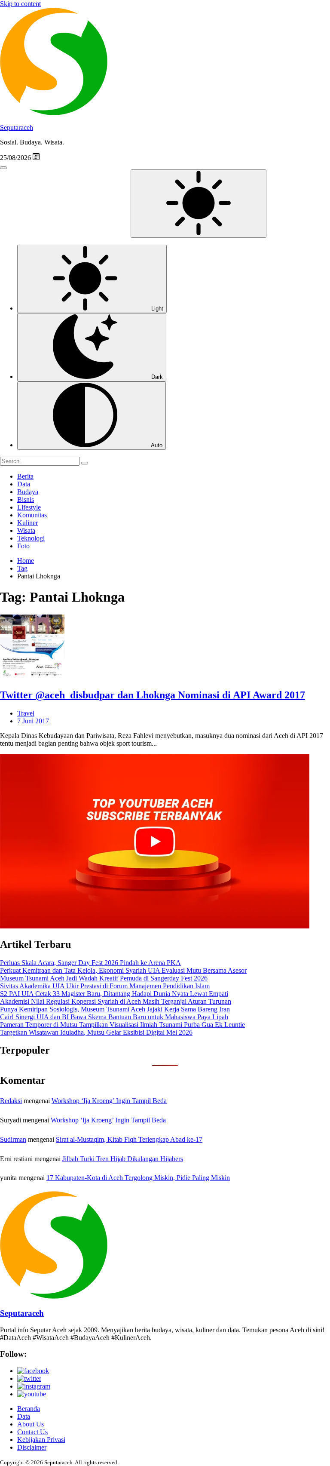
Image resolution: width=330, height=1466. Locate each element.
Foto (23, 546)
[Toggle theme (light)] (198, 203)
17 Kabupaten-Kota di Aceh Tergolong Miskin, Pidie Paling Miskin (138, 1177)
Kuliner (27, 522)
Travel (25, 713)
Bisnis (25, 499)
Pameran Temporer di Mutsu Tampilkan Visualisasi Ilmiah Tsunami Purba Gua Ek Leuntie (122, 1024)
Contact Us (32, 1431)
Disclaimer (31, 1447)
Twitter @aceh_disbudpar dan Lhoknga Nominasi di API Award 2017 (152, 695)
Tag (22, 568)
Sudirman (13, 1139)
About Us (30, 1424)
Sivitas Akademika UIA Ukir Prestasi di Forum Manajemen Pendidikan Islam (105, 986)
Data (23, 484)
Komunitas (32, 515)
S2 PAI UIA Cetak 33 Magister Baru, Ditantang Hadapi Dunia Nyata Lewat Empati (114, 993)
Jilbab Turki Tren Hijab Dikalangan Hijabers (122, 1158)
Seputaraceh (16, 127)
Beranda (28, 1408)
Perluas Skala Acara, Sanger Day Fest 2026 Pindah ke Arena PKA (90, 962)
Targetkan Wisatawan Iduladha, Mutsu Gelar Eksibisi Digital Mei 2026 (96, 1032)
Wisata (26, 530)
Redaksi (11, 1100)
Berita (25, 476)
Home (25, 560)
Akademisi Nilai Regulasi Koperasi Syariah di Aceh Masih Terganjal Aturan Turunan (115, 1001)
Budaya (27, 491)
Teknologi (31, 538)
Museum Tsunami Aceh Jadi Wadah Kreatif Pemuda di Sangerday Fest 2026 (104, 978)
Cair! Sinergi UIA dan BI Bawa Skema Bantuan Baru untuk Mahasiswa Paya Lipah (114, 1016)
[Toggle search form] (3, 167)
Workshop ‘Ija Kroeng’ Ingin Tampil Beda (109, 1100)
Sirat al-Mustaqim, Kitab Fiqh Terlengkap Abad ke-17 (129, 1139)
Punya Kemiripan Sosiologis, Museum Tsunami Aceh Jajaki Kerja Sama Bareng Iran (115, 1009)
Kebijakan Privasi (41, 1439)
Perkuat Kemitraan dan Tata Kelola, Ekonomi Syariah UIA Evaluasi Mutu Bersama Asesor (123, 970)
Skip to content (20, 3)
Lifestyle (29, 507)
